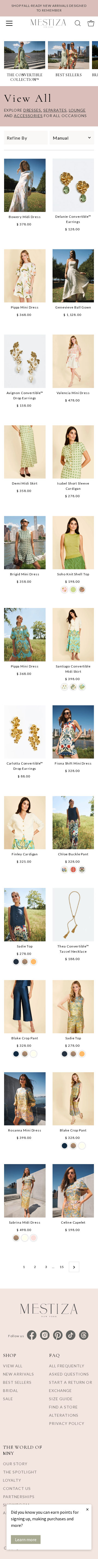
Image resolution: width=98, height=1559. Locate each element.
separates (55, 110)
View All (13, 1365)
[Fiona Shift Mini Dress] (73, 732)
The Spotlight (20, 1472)
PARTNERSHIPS (19, 1496)
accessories (28, 115)
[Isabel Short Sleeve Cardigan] (73, 452)
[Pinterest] (58, 1335)
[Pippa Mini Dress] (25, 275)
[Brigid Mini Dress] (25, 542)
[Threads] (84, 1335)
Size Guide (61, 1398)
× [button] (87, 1509)
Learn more (25, 1539)
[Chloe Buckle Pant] (73, 823)
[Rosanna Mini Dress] (25, 1099)
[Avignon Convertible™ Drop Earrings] (25, 361)
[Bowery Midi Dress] (25, 185)
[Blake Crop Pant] (25, 1007)
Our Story (15, 1463)
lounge (77, 110)
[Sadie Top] (25, 914)
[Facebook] (32, 1335)
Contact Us (17, 1488)
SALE (8, 1398)
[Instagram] (45, 1335)
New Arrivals (18, 1374)
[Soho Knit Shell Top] (73, 542)
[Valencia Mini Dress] (73, 361)
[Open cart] (91, 23)
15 (62, 1267)
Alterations (63, 1415)
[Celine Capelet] (73, 1191)
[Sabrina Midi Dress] (25, 1191)
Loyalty (12, 1480)
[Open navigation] (13, 23)
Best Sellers (17, 1382)
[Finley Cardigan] (25, 823)
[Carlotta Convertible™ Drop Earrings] (25, 732)
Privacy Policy (66, 1423)
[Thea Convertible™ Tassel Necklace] (73, 914)
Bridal (10, 1390)
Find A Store (63, 1407)
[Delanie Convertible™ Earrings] (73, 185)
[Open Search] (78, 23)
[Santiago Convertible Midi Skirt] (73, 634)
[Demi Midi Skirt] (25, 452)
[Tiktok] (71, 1335)
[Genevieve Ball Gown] (73, 275)
